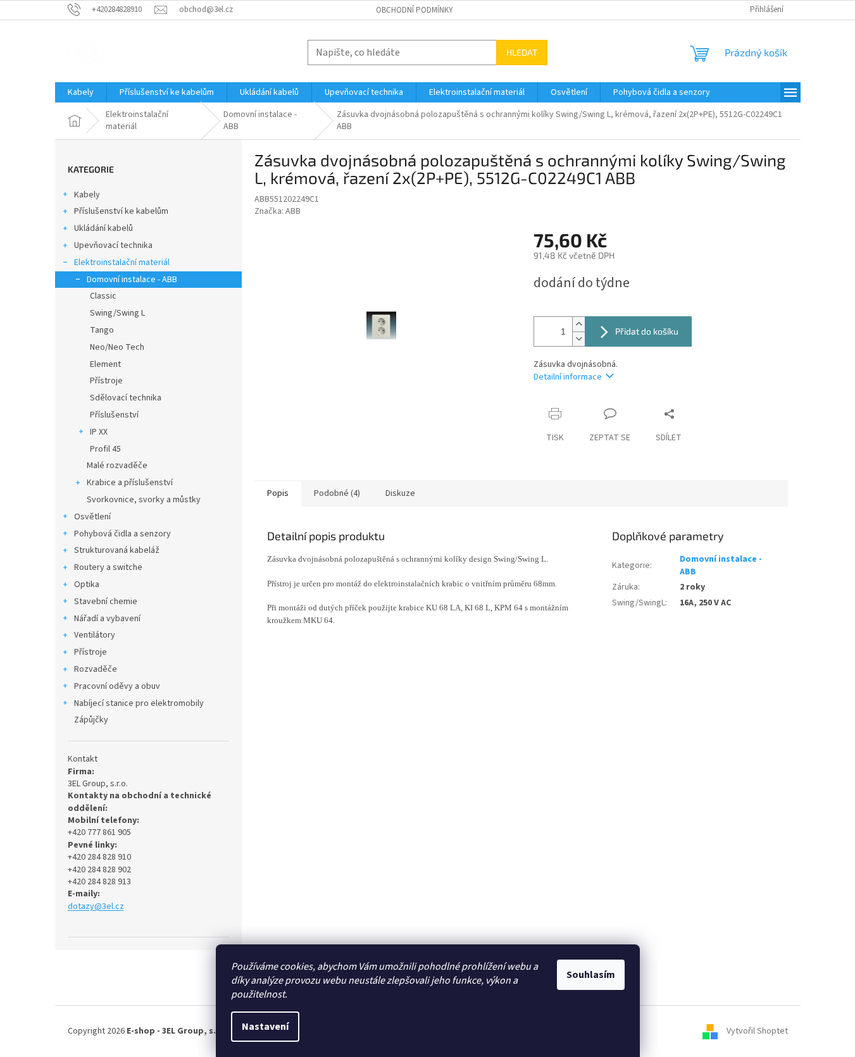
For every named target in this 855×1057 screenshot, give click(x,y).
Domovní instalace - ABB (132, 279)
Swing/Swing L (117, 313)
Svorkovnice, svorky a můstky (144, 499)
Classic (103, 296)
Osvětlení (92, 516)
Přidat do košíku (646, 331)
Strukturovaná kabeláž (116, 550)
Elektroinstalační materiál (122, 262)
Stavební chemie (105, 601)
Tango (102, 330)
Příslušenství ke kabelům (121, 211)
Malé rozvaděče (117, 465)
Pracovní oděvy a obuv (117, 686)
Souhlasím (590, 975)
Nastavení (265, 1027)
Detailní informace (568, 377)
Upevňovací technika (113, 245)
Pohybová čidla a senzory (122, 534)
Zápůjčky (91, 720)
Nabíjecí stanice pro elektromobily (139, 703)
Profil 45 (105, 449)
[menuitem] (80, 92)
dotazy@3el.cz (96, 907)
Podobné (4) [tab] (337, 493)
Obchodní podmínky (414, 10)
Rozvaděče (95, 669)
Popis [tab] (278, 493)
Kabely (87, 195)
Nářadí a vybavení (107, 618)
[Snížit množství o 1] (578, 338)
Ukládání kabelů (103, 228)
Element (105, 364)
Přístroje (106, 380)
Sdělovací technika (125, 398)
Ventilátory (94, 635)
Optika (86, 584)
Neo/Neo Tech (117, 347)
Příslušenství (114, 415)
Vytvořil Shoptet (757, 1031)
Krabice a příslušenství (130, 482)
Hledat (521, 52)
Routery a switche (108, 567)
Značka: (277, 211)
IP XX (99, 432)
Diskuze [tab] (400, 493)
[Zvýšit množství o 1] (578, 324)
